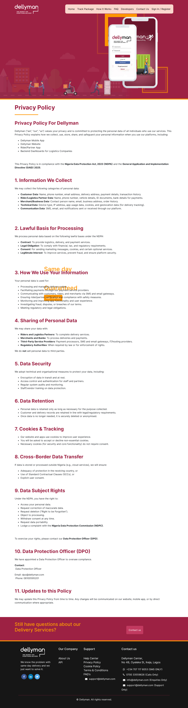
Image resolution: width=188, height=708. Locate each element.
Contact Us (142, 9)
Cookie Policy (92, 666)
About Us (64, 658)
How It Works (103, 9)
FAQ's (87, 674)
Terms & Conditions (96, 670)
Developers (127, 9)
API (60, 662)
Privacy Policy (92, 662)
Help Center (91, 658)
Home (71, 9)
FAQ (116, 9)
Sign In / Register (161, 9)
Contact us (135, 630)
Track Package (85, 9)
